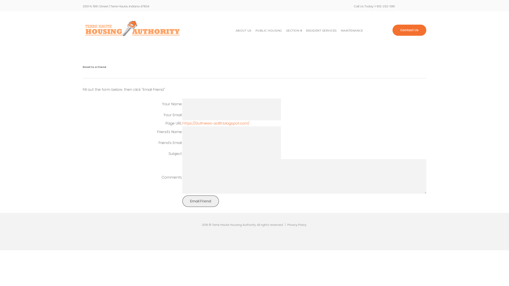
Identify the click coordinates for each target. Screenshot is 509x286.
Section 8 (294, 30)
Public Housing (268, 30)
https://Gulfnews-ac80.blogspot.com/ (215, 123)
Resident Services (321, 30)
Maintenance (352, 30)
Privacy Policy (296, 225)
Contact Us (409, 30)
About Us (244, 30)
